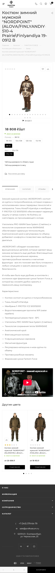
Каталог (6, 514)
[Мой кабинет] (46, 4)
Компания (8, 501)
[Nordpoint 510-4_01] (27, 93)
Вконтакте (21, 546)
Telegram (27, 546)
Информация (9, 494)
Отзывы (42, 189)
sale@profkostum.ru (29, 528)
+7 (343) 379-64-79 (28, 524)
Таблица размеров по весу (15, 165)
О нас (5, 488)
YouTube (34, 546)
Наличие (26, 189)
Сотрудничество (11, 507)
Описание (10, 189)
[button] (9, 114)
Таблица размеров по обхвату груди (19, 162)
